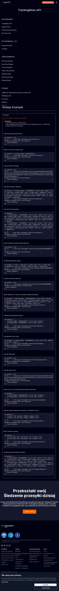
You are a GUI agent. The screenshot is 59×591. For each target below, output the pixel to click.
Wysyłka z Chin (4, 564)
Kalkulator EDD (33, 559)
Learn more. (5, 582)
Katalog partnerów (48, 560)
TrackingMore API (7, 23)
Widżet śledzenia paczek (35, 553)
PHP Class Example (7, 61)
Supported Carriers (7, 45)
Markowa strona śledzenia (7, 558)
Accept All (45, 584)
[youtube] (9, 545)
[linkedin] (2, 545)
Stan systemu (47, 566)
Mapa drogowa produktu (49, 558)
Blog (16, 557)
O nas (45, 551)
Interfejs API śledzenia (6, 551)
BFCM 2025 (18, 551)
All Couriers (5, 99)
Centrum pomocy (19, 559)
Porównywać (18, 564)
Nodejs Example (6, 74)
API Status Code (6, 33)
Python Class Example (8, 70)
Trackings (4, 49)
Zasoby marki (18, 561)
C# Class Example (7, 67)
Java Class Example (7, 64)
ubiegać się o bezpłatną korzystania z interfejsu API (16, 92)
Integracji (3, 562)
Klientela (46, 555)
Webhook (4, 102)
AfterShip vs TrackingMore (21, 566)
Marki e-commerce (34, 561)
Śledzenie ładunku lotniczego (8, 553)
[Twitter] (7, 545)
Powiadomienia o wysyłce (7, 560)
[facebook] (5, 545)
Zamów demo (29, 512)
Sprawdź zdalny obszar (35, 551)
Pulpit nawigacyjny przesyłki (8, 555)
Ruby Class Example (7, 77)
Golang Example (6, 80)
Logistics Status (6, 27)
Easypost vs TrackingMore (21, 568)
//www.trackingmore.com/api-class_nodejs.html (15, 118)
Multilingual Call (6, 96)
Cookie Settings (46, 588)
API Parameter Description (9, 30)
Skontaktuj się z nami (49, 553)
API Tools (4, 105)
